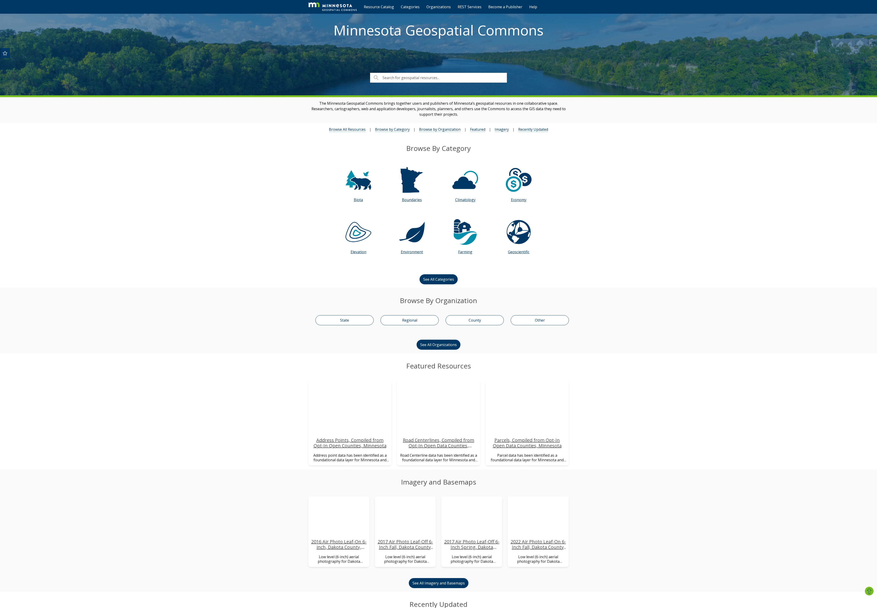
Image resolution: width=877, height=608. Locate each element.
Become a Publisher (505, 6)
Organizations (438, 6)
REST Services (469, 6)
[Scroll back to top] (869, 591)
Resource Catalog (379, 6)
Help (533, 6)
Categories (410, 6)
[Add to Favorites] (5, 53)
